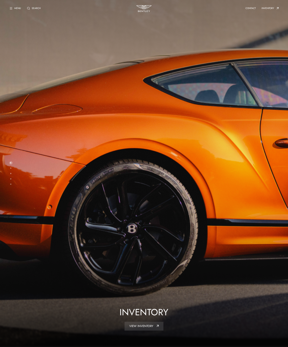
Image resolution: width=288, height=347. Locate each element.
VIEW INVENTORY (141, 326)
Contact (250, 8)
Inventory (268, 8)
